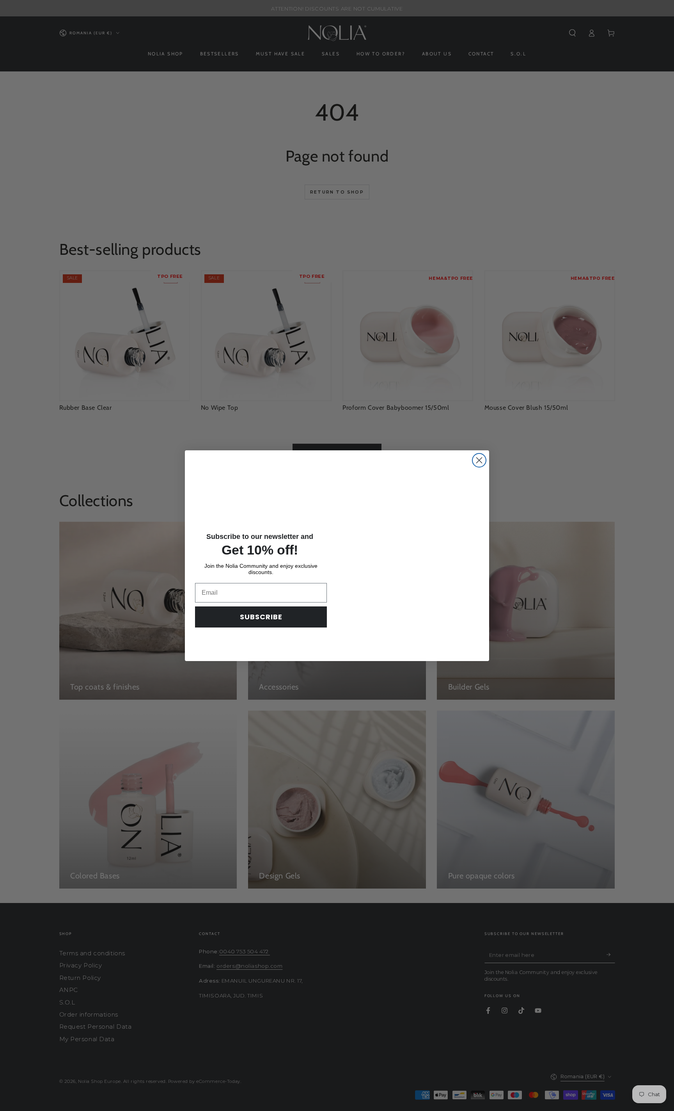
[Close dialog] (479, 458)
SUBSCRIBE (261, 617)
